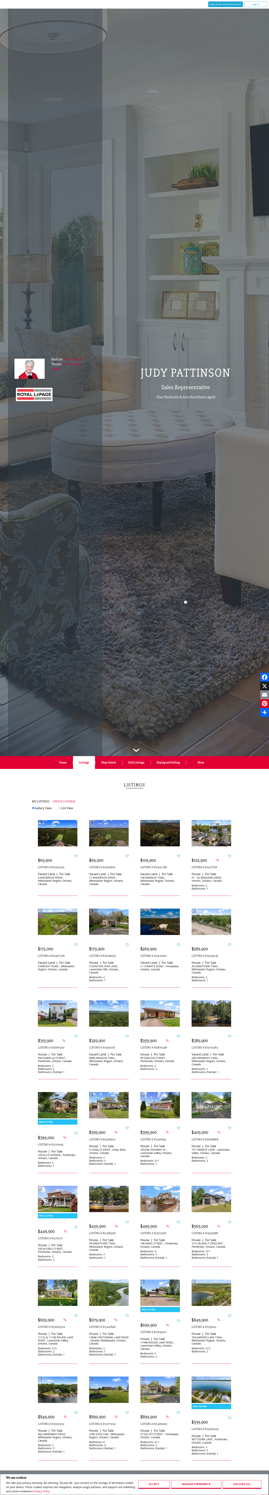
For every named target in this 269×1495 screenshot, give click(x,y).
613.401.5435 (73, 359)
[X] (264, 686)
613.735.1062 (71, 364)
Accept (154, 1484)
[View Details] (57, 833)
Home (63, 762)
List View (67, 808)
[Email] (264, 694)
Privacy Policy (42, 1491)
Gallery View (43, 808)
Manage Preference (196, 1484)
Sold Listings (136, 762)
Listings (84, 762)
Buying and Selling (168, 762)
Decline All (242, 1484)
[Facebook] (264, 677)
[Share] (264, 712)
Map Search (108, 762)
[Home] (34, 394)
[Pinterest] (264, 703)
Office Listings (64, 801)
